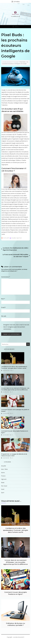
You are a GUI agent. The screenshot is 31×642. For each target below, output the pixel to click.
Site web (3, 316)
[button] (15, 26)
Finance (3, 476)
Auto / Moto (4, 469)
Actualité (13, 238)
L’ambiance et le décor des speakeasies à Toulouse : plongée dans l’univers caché (15, 530)
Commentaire (5, 277)
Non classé (4, 486)
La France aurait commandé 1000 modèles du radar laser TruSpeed (15, 255)
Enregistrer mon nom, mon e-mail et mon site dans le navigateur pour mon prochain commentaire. (16, 327)
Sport (2, 492)
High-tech (19, 238)
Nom (3, 299)
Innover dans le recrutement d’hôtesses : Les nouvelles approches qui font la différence (15, 562)
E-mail (3, 307)
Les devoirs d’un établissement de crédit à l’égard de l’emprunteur (15, 249)
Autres (3, 472)
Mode (2, 482)
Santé (2, 489)
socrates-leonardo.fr (18, 637)
